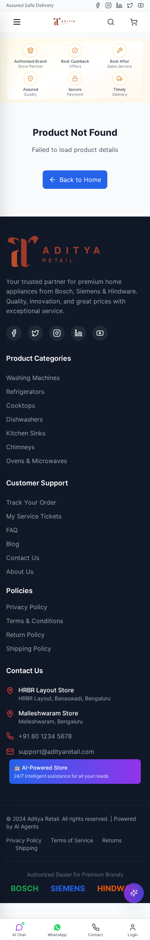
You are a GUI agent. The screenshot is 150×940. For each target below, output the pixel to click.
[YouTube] (141, 5)
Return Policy (25, 634)
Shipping (26, 848)
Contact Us (22, 558)
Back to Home (80, 179)
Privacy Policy (26, 607)
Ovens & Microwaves (36, 461)
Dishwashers (24, 419)
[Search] (111, 21)
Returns (112, 840)
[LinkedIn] (119, 5)
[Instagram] (108, 5)
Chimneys (20, 447)
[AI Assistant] (134, 893)
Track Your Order (31, 502)
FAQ (12, 530)
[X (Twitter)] (130, 5)
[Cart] (134, 21)
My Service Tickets (34, 516)
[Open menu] (17, 22)
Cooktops (20, 405)
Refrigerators (25, 391)
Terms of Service (72, 840)
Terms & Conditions (34, 621)
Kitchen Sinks (25, 433)
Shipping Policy (28, 648)
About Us (19, 571)
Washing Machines (33, 378)
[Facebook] (98, 5)
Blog (12, 544)
